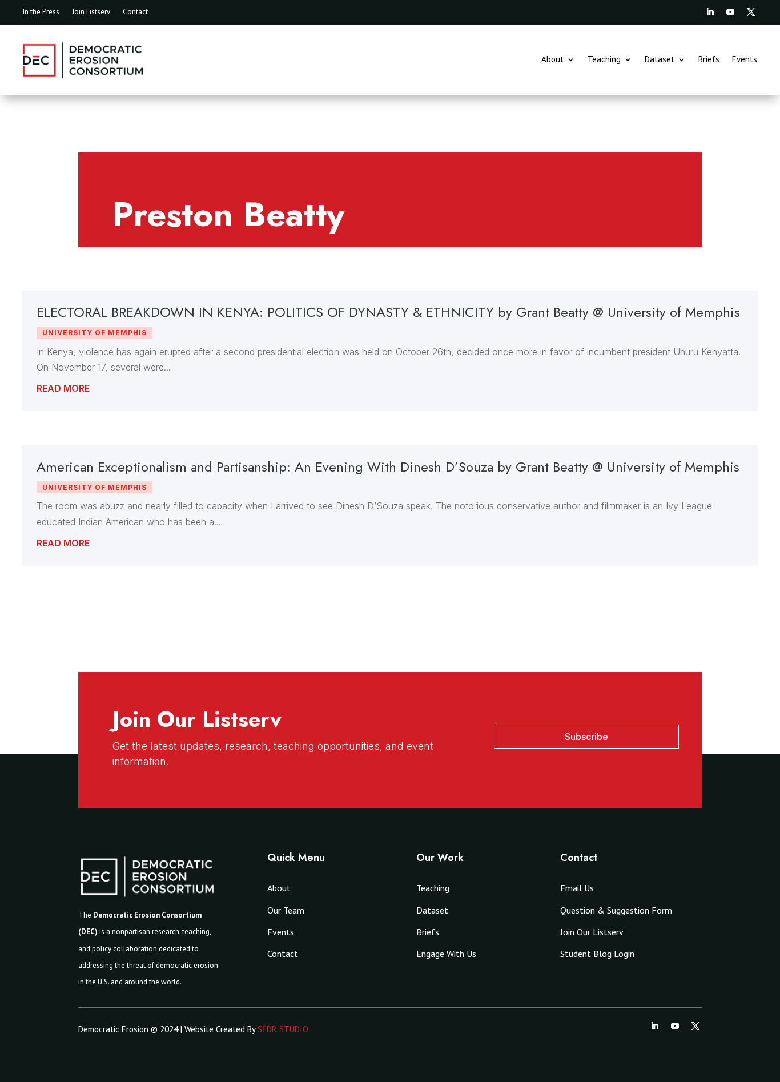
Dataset (659, 60)
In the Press (41, 12)
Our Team (285, 910)
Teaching (604, 60)
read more (63, 388)
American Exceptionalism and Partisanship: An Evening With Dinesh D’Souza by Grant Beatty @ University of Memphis (388, 467)
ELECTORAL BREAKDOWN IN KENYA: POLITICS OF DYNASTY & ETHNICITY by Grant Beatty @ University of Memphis (388, 312)
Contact (135, 12)
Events (744, 60)
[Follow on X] (751, 12)
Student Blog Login (597, 953)
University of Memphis (94, 332)
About (552, 60)
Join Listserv (91, 12)
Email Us (577, 888)
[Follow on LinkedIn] (710, 12)
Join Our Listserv (592, 932)
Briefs (708, 60)
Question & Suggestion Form (616, 910)
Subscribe (586, 736)
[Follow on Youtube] (730, 12)
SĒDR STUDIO (283, 1029)
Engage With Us (446, 953)
